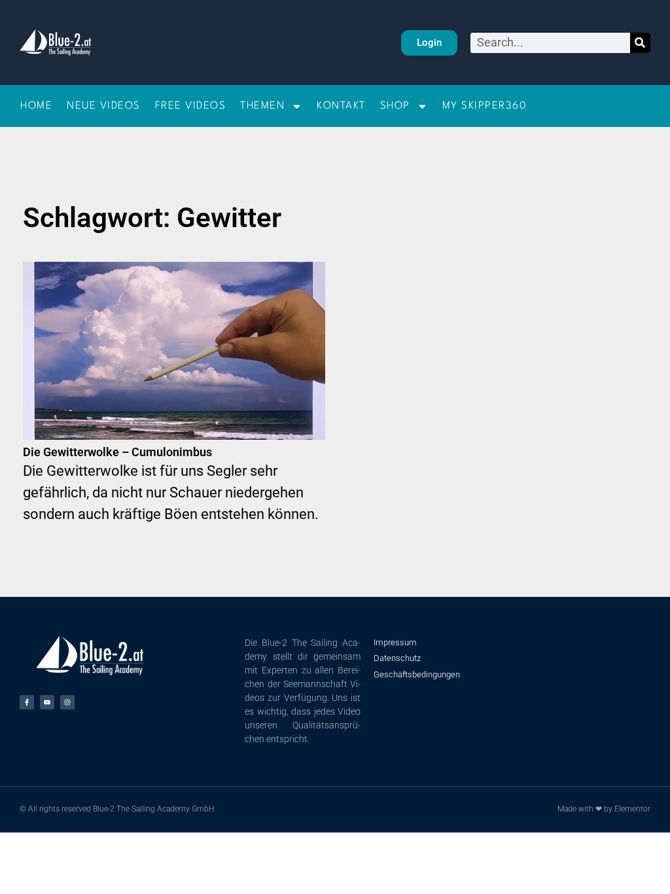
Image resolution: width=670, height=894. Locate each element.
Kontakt (341, 106)
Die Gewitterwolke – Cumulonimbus (117, 452)
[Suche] (640, 43)
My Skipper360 (484, 106)
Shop (395, 106)
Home (36, 106)
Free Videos (190, 106)
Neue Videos (104, 106)
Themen (262, 106)
